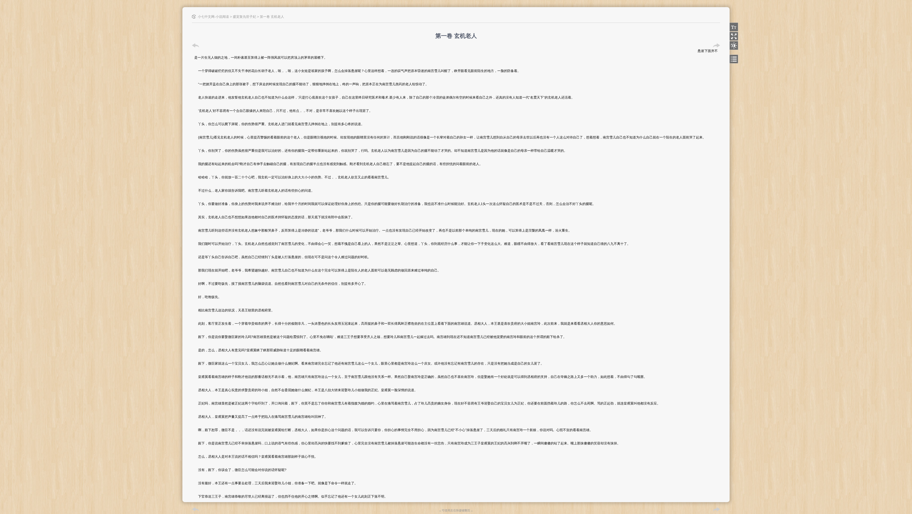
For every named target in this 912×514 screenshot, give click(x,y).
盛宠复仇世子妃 (244, 17)
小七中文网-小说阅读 (213, 17)
